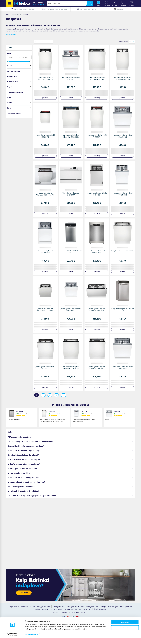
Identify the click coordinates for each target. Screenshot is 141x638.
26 (63, 395)
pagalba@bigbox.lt (38, 4)
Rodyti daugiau (11, 34)
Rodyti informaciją (31, 634)
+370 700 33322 (38, 2)
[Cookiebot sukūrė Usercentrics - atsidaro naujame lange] (12, 634)
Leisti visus (125, 622)
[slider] (8, 61)
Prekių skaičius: (123, 42)
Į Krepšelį (45, 98)
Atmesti (125, 628)
